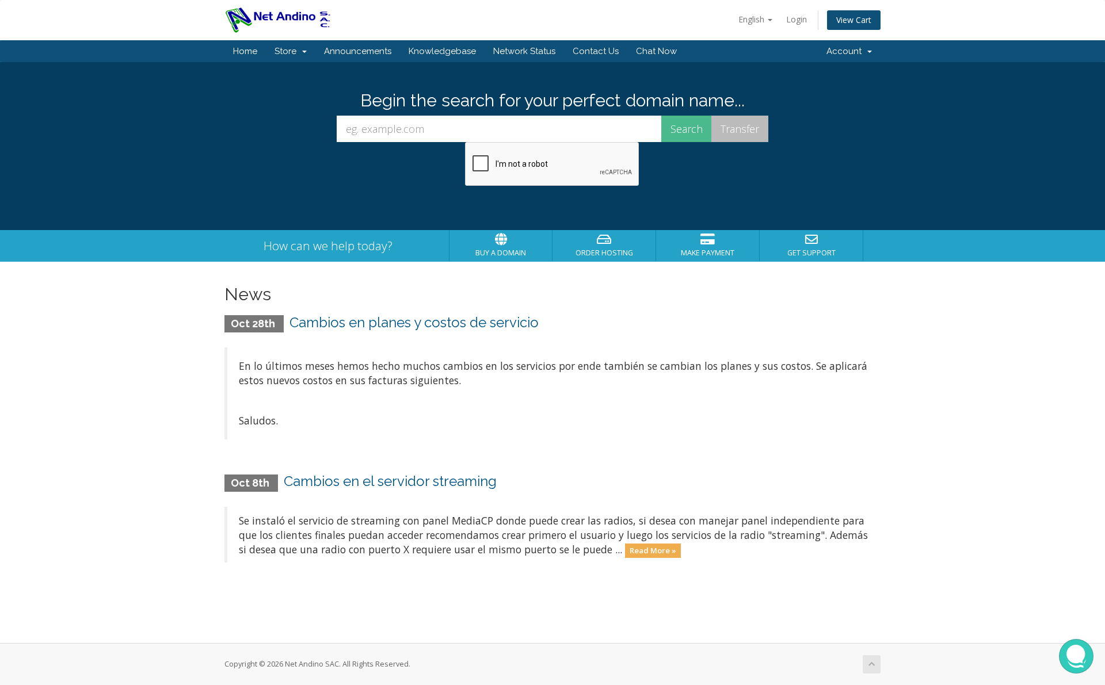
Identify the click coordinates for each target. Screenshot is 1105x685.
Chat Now (656, 51)
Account (846, 51)
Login (796, 19)
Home (245, 51)
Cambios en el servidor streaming (390, 481)
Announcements (357, 51)
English (752, 19)
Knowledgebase (442, 51)
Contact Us (596, 51)
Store (288, 51)
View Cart (853, 19)
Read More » (653, 550)
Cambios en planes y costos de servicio (414, 322)
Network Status (524, 51)
